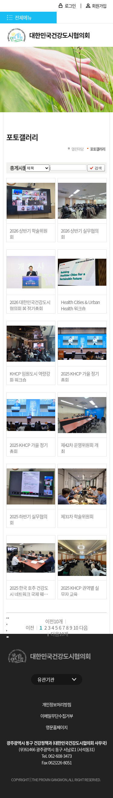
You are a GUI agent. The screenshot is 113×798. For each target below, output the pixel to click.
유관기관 (45, 679)
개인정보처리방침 (56, 704)
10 (75, 627)
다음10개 (59, 633)
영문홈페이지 (56, 727)
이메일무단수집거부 (56, 715)
